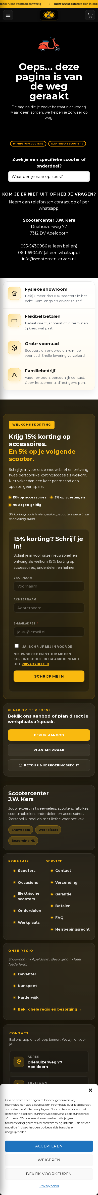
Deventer (27, 974)
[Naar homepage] (49, 15)
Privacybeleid (49, 1186)
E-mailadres (26, 623)
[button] (90, 1090)
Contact (63, 870)
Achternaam (25, 599)
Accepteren (49, 1146)
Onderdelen (29, 910)
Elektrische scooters (28, 896)
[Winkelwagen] (90, 15)
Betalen (63, 906)
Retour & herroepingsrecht (51, 765)
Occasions (28, 882)
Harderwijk (28, 997)
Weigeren (49, 1160)
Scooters (26, 870)
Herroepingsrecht (72, 929)
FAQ (59, 917)
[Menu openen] (8, 15)
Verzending (66, 882)
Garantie (63, 894)
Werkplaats (29, 922)
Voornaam (23, 577)
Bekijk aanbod (49, 735)
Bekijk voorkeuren (49, 1173)
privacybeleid (35, 664)
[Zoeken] (83, 176)
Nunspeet (27, 985)
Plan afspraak (49, 750)
